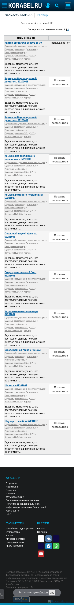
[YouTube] (41, 553)
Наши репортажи (15, 542)
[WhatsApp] (56, 546)
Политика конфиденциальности (23, 504)
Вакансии (42, 532)
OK (52, 592)
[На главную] (22, 5)
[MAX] (41, 546)
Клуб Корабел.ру (15, 497)
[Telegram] (48, 546)
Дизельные (31, 49)
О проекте (11, 483)
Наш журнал (12, 486)
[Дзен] (41, 538)
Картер (42, 15)
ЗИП (32, 55)
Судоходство (13, 532)
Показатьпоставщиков (60, 82)
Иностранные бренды (15, 52)
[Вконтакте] (48, 538)
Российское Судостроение (20, 528)
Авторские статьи (15, 539)
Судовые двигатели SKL (16, 55)
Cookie (43, 592)
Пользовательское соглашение (22, 500)
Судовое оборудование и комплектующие (25, 46)
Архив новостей (14, 545)
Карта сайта (12, 510)
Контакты (42, 528)
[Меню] (68, 5)
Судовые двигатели (14, 49)
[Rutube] (56, 538)
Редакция (11, 490)
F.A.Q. (9, 514)
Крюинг (9, 535)
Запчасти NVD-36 (18, 15)
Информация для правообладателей (26, 507)
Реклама (10, 493)
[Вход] (48, 6)
